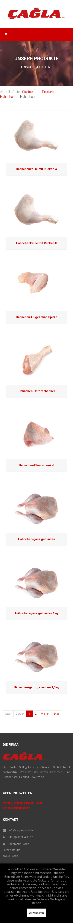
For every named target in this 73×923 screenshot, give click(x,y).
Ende (57, 713)
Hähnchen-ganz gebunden (36, 539)
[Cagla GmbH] (36, 13)
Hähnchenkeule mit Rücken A (36, 169)
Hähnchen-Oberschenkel (36, 465)
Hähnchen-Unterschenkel (37, 391)
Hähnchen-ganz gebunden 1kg (36, 613)
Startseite (29, 92)
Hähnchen (7, 97)
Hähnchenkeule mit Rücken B (36, 243)
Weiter (45, 713)
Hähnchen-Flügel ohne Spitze (36, 317)
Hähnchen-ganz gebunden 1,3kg (36, 687)
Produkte (48, 92)
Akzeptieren (36, 912)
